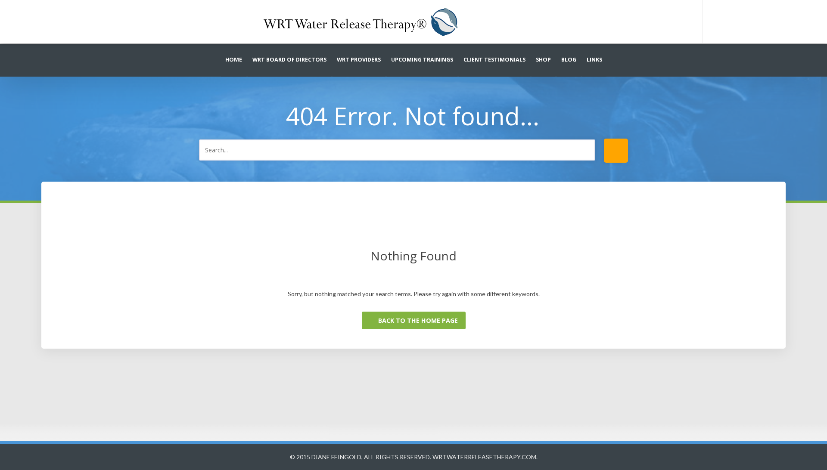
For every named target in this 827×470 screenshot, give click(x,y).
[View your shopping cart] (733, 21)
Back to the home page (417, 320)
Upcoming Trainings (422, 59)
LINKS (594, 59)
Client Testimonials (494, 59)
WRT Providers (359, 59)
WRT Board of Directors (289, 59)
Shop (543, 59)
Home (233, 59)
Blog (568, 59)
